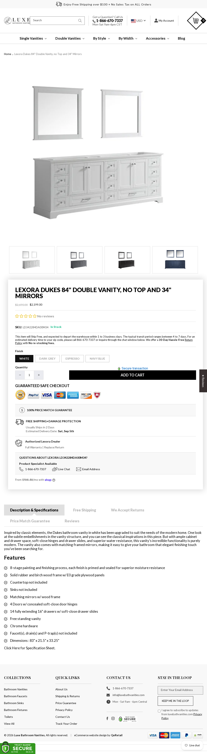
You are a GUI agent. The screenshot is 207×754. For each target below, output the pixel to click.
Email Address (91, 469)
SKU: (18, 327)
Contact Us (62, 716)
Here (16, 648)
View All (9, 723)
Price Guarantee (65, 703)
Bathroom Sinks (14, 703)
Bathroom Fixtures (15, 710)
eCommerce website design (90, 735)
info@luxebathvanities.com (129, 695)
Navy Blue (97, 358)
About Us (61, 689)
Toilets (8, 716)
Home (7, 54)
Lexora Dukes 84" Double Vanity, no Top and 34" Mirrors (48, 54)
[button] (30, 38)
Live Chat (64, 469)
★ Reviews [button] (203, 381)
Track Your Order (66, 723)
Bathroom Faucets (15, 696)
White (24, 358)
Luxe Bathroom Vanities (29, 735)
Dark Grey (47, 358)
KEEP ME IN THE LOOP (175, 700)
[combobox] (57, 21)
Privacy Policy (64, 710)
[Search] (80, 21)
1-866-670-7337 (109, 20)
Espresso (72, 358)
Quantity (21, 367)
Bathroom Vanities (15, 689)
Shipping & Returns (67, 696)
